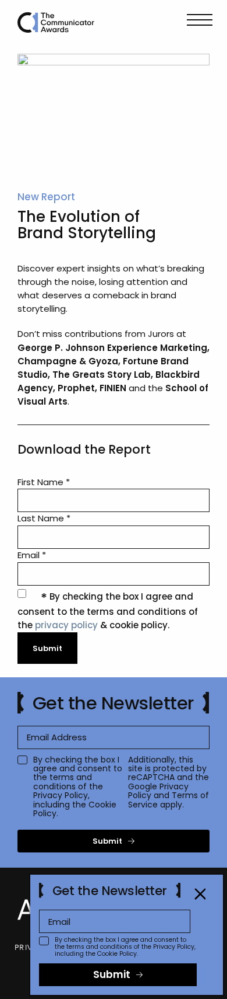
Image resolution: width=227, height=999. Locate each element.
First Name (43, 482)
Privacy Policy (60, 795)
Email (31, 555)
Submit (107, 841)
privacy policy (66, 625)
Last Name (43, 518)
